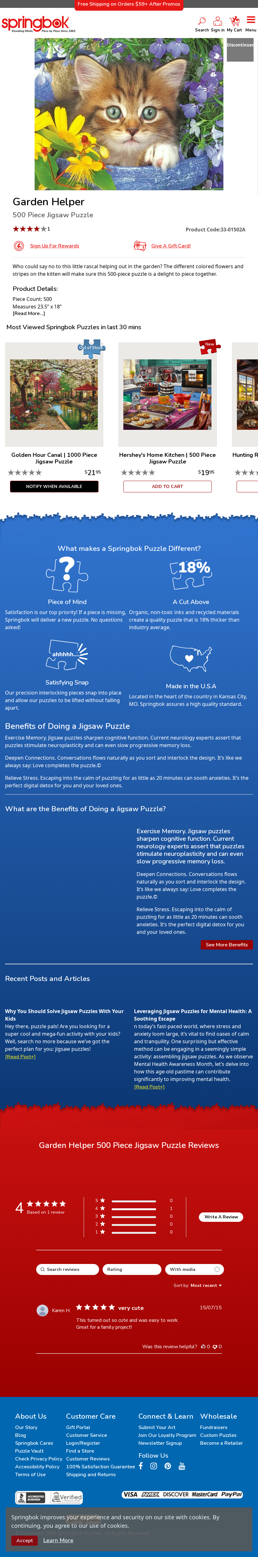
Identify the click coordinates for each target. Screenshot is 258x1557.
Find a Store (80, 1451)
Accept (24, 1540)
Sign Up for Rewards (54, 245)
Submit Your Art (156, 1427)
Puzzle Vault (29, 1451)
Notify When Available (54, 487)
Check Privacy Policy (38, 1458)
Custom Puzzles (218, 1435)
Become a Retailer (221, 1443)
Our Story (26, 1427)
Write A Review (221, 1217)
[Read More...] (29, 313)
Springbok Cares (34, 1443)
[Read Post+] (20, 1056)
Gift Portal (78, 1427)
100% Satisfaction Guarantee (100, 1466)
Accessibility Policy (37, 1466)
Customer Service (86, 1435)
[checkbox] (194, 1269)
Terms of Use (30, 1474)
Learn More (58, 1540)
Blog (20, 1435)
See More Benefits (227, 944)
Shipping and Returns (91, 1474)
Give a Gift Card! (171, 245)
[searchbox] (67, 1269)
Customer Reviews (88, 1458)
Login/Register (83, 1443)
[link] (133, 1233)
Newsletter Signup (160, 1443)
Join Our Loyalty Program (167, 1435)
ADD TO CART (167, 487)
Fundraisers (213, 1427)
